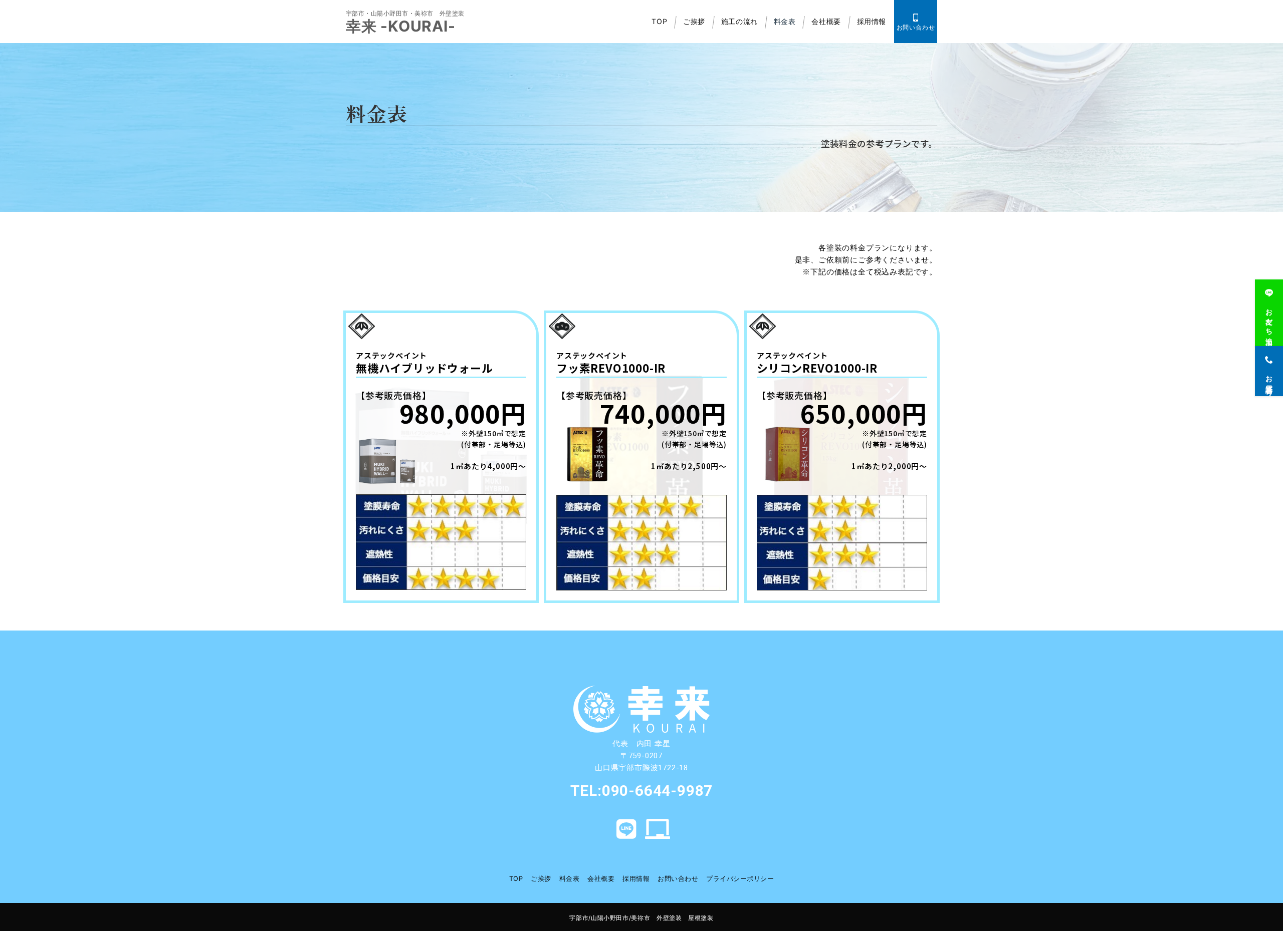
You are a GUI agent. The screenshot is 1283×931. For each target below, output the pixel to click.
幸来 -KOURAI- (400, 26)
